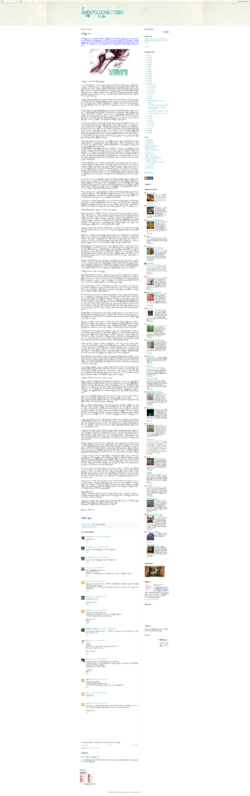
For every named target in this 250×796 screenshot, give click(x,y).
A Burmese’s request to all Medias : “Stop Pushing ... (156, 108)
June (149, 98)
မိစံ (86, 640)
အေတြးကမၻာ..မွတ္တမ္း (92, 628)
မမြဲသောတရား (158, 294)
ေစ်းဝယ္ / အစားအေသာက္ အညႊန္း (155, 162)
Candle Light (158, 194)
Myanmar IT (150, 366)
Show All (167, 558)
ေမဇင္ (87, 596)
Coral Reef (150, 423)
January (150, 125)
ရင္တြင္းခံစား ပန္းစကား (152, 156)
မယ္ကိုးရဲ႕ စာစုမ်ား (151, 545)
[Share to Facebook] (102, 525)
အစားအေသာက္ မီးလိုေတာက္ (153, 158)
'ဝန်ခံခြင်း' (157, 546)
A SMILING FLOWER (152, 379)
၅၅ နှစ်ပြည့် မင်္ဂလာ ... (160, 393)
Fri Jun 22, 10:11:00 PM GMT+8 (96, 640)
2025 (147, 55)
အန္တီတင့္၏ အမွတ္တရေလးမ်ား (154, 292)
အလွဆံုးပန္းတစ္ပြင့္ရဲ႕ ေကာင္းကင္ (157, 113)
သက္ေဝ (149, 324)
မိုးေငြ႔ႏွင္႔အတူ (151, 206)
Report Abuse (149, 172)
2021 (147, 64)
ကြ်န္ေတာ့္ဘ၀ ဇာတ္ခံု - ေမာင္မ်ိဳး (154, 514)
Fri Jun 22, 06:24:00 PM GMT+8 (96, 581)
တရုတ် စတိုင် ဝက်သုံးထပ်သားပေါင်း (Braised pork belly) (159, 249)
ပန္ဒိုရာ (148, 236)
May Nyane (150, 308)
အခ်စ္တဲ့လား (150, 102)
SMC (146, 40)
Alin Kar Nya (150, 356)
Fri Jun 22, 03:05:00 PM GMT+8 (102, 536)
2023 (147, 60)
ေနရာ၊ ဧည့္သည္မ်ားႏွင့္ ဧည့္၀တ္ (155, 100)
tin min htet (89, 547)
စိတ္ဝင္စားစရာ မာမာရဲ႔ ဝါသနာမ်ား (155, 220)
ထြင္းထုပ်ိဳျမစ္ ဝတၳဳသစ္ (91, 526)
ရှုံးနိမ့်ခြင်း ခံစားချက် (152, 357)
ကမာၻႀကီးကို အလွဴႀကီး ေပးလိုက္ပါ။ (157, 487)
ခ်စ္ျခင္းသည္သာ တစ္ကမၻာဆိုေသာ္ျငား (157, 474)
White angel (150, 408)
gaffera (128, 792)
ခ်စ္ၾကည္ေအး (102, 12)
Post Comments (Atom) (94, 748)
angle (87, 693)
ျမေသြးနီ (149, 473)
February (150, 123)
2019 (147, 69)
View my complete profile (151, 599)
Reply (87, 541)
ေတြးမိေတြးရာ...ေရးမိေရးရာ (155, 392)
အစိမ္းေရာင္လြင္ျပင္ (152, 498)
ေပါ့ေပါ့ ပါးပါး (150, 164)
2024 (147, 57)
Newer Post (85, 745)
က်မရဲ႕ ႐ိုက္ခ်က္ (149, 140)
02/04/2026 (157, 278)
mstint (87, 659)
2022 (147, 62)
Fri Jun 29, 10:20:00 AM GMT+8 (100, 703)
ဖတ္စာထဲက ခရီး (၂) (159, 425)
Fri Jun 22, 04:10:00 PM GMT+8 (100, 547)
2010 (147, 130)
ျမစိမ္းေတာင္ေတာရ (151, 39)
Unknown (88, 610)
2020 (147, 66)
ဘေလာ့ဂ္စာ (148, 152)
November (151, 87)
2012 (147, 82)
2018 (147, 71)
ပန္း (156, 533)
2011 (147, 128)
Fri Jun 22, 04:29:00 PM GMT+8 (96, 567)
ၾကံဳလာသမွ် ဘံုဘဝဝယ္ (153, 150)
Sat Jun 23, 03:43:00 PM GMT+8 (99, 679)
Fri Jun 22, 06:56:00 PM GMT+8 (98, 596)
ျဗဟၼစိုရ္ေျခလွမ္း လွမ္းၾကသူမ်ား (158, 105)
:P (86, 567)
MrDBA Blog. (150, 263)
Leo (87, 581)
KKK (148, 276)
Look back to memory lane (161, 325)
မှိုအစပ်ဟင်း (158, 221)
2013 (147, 80)
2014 (147, 78)
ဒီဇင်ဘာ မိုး (157, 341)
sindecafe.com (151, 439)
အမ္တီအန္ (88, 679)
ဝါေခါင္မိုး (149, 485)
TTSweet (149, 246)
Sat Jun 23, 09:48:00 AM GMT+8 (98, 659)
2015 (147, 76)
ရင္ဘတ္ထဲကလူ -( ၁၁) (159, 409)
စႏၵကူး (148, 457)
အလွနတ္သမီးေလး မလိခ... (161, 500)
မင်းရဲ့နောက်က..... (159, 207)
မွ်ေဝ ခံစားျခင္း (150, 154)
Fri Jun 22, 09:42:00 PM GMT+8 (107, 628)
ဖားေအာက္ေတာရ (162, 39)
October (150, 89)
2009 (147, 132)
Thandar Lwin (89, 536)
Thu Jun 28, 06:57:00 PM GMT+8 (98, 693)
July (149, 96)
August (150, 94)
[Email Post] (93, 524)
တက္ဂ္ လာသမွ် (149, 144)
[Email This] (97, 525)
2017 (147, 73)
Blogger (139, 792)
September (151, 91)
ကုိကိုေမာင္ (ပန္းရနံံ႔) (153, 532)
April (149, 118)
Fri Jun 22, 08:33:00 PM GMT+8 (100, 610)
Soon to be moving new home (154, 380)
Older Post (135, 745)
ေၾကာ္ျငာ (149, 166)
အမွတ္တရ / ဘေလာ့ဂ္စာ (151, 160)
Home (110, 745)
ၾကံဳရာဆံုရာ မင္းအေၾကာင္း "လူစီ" (157, 111)
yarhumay (88, 703)
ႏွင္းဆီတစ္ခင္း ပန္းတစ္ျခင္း (155, 340)
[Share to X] (100, 525)
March (149, 120)
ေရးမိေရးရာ (149, 168)
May (149, 116)
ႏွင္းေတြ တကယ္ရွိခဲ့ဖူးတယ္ (90, 757)
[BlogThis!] (99, 525)
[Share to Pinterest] (104, 525)
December (151, 84)
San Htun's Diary (151, 193)
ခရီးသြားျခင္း (150, 142)
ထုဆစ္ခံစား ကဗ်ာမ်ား (151, 148)
